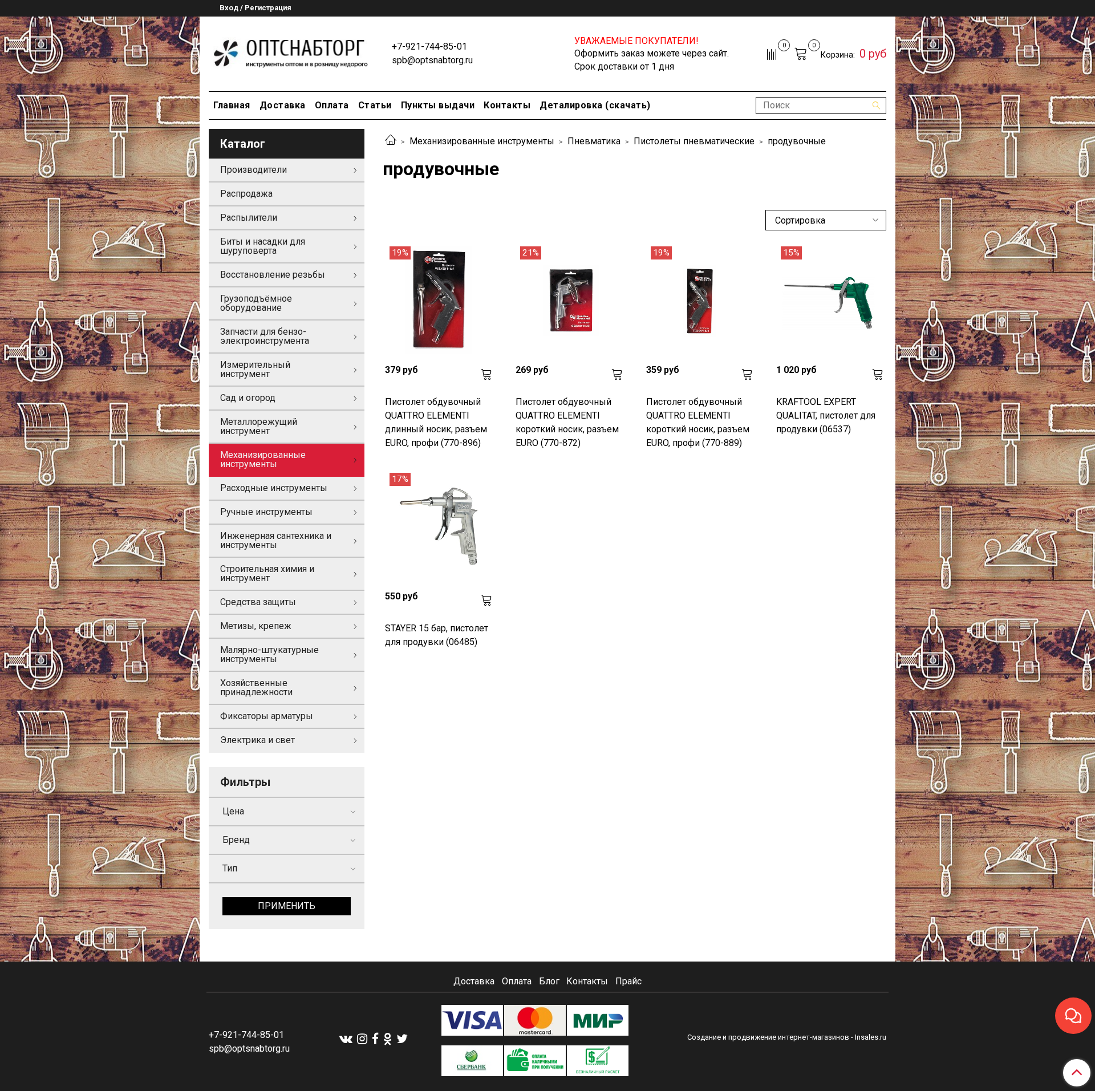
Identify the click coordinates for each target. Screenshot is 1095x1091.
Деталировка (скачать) (595, 105)
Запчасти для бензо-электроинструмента (264, 336)
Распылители (248, 217)
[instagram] (362, 1038)
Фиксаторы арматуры (266, 716)
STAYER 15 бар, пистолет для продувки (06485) (436, 635)
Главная (231, 105)
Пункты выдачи (438, 105)
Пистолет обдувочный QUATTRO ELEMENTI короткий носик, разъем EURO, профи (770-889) (697, 422)
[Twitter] (402, 1038)
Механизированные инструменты (481, 141)
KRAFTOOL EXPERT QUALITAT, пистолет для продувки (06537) (825, 415)
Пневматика (593, 141)
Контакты (507, 105)
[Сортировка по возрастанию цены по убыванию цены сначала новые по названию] (825, 220)
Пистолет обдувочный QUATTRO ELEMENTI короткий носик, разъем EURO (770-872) (567, 422)
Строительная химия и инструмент (267, 573)
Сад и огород (247, 397)
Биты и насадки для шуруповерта (262, 246)
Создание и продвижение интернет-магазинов (768, 1037)
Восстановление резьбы (272, 274)
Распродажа (246, 193)
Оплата (332, 105)
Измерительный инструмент (255, 369)
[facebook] (375, 1038)
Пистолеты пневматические (694, 141)
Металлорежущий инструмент (258, 426)
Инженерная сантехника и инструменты (275, 540)
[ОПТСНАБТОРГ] (291, 51)
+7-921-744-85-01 (429, 46)
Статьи (375, 105)
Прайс (628, 981)
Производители (253, 169)
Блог (549, 981)
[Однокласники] (387, 1038)
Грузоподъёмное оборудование (256, 303)
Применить (286, 906)
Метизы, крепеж (255, 625)
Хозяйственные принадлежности (256, 687)
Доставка (282, 105)
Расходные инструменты (273, 487)
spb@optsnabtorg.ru (432, 60)
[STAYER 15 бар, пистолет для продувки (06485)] (439, 527)
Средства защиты (258, 602)
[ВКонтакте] (345, 1038)
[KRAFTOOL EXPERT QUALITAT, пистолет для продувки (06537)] (830, 300)
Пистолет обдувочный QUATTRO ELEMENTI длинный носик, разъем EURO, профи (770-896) (436, 422)
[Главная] (390, 141)
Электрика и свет (257, 740)
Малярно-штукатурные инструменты (269, 654)
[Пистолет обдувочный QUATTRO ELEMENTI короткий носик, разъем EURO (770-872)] (569, 300)
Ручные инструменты (266, 511)
